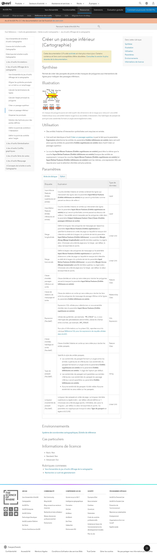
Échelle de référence (87, 432)
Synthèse (128, 44)
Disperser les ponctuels (17, 115)
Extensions (98, 10)
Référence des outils (43, 16)
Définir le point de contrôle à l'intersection (19, 129)
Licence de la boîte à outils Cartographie (16, 47)
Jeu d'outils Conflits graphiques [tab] (14, 149)
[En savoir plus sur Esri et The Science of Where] (11, 497)
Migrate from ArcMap (81, 16)
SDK (66, 16)
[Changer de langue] (146, 3)
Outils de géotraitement (27, 32)
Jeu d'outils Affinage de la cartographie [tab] (17, 68)
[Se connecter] (153, 3)
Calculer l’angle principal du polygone (19, 99)
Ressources (84, 10)
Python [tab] (62, 176)
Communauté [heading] (49, 491)
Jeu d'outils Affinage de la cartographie (75, 32)
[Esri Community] (6, 514)
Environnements (131, 58)
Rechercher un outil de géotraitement (60, 473)
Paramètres (129, 55)
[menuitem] (31, 497)
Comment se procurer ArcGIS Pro (141, 10)
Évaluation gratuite (115, 10)
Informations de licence (134, 62)
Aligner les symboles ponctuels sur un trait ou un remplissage (20, 83)
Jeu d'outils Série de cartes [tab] (18, 156)
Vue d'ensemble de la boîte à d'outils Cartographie (17, 40)
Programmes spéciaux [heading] (118, 491)
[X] (11, 509)
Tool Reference (10, 32)
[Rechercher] (140, 3)
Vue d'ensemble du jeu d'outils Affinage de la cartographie (20, 76)
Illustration (129, 48)
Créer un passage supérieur (19, 105)
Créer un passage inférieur (18, 110)
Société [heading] (90, 491)
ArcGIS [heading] (24, 491)
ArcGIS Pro (7, 10)
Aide (29, 16)
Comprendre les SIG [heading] (73, 491)
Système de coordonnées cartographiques (60, 432)
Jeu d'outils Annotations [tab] (17, 62)
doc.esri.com (57, 21)
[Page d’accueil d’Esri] (6, 3)
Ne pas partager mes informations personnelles (135, 551)
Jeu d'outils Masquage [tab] (17, 161)
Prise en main (18, 16)
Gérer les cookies (106, 551)
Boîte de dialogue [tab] (50, 176)
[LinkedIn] (16, 509)
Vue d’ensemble (51, 10)
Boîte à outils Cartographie (48, 32)
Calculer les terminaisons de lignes (19, 91)
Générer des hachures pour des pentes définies (20, 121)
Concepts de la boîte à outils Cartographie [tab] (18, 167)
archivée (72, 54)
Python (58, 16)
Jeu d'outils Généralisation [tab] (18, 143)
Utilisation (129, 51)
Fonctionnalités (69, 10)
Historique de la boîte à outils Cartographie (17, 55)
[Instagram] (11, 514)
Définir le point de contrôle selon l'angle (19, 137)
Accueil (6, 16)
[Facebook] (6, 509)
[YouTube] (16, 514)
